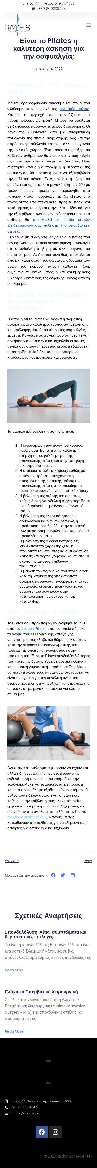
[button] (88, 25)
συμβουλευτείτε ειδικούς (27, 817)
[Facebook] (42, 1132)
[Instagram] (55, 1132)
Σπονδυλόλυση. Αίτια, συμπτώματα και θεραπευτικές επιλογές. (45, 934)
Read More (14, 970)
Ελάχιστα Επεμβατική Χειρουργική (41, 992)
